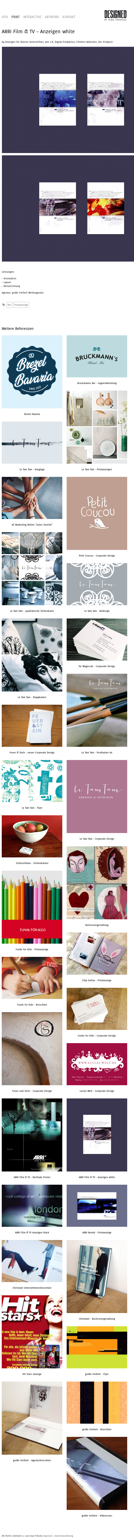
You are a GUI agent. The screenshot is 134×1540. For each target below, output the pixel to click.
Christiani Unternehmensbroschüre (32, 1287)
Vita (5, 17)
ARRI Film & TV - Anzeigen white (97, 1177)
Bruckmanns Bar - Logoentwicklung (97, 383)
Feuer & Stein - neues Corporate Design (32, 752)
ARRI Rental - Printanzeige (96, 1232)
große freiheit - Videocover (97, 1515)
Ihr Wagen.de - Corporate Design (97, 666)
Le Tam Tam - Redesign (97, 611)
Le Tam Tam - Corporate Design (97, 838)
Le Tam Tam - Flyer (32, 807)
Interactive (32, 17)
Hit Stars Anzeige (32, 1374)
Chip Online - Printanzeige (96, 980)
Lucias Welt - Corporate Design (97, 1091)
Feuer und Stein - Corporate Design (32, 1091)
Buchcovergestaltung (96, 925)
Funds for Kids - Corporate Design (97, 1035)
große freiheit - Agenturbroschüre (32, 1460)
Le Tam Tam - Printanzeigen (97, 469)
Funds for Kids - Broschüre (32, 1004)
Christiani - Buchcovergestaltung (97, 1318)
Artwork (52, 17)
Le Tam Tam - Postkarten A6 (96, 752)
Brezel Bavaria (32, 414)
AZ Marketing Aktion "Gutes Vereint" (32, 524)
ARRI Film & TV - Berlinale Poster (32, 1177)
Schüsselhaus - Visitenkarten (32, 863)
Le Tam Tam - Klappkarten (32, 697)
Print (15, 17)
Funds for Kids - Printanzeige (32, 949)
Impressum (48, 1536)
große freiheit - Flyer (97, 1374)
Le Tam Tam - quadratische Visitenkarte (32, 611)
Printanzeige (21, 304)
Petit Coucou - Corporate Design (97, 555)
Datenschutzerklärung (63, 1536)
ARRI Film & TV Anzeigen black (32, 1232)
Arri (9, 304)
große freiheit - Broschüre (96, 1429)
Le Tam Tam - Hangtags (32, 469)
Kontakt (68, 17)
